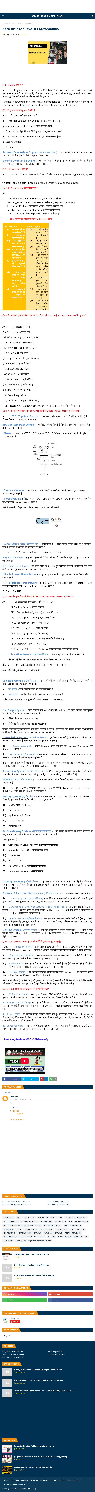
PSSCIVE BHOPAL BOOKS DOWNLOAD (16, 1205)
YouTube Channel (74, 1480)
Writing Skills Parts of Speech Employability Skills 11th (38, 1369)
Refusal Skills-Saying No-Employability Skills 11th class (38, 1380)
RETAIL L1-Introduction (36, 1237)
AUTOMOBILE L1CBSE (28, 1221)
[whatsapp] (24, 1300)
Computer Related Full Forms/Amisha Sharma (34, 1446)
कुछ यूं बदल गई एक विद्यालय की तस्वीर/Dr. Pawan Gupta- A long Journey (40, 1456)
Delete (18, 1107)
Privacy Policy (45, 1480)
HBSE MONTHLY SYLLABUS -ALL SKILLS (16, 1202)
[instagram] (24, 1294)
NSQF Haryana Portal (56, 1351)
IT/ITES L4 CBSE (25, 1233)
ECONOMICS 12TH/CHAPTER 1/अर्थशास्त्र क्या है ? (33, 1467)
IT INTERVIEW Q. (10, 1233)
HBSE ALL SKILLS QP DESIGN (58, 1202)
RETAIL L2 (51, 1237)
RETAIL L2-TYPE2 (64, 1237)
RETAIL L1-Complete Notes (14, 1237)
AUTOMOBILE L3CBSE (12, 1225)
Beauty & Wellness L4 (12, 1229)
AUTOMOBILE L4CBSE (52, 1225)
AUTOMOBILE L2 (45, 1221)
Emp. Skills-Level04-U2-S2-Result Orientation (34, 1275)
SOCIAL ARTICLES (80, 1237)
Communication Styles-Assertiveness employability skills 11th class (44, 1391)
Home (4, 24)
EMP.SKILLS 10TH (30, 1229)
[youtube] (70, 1294)
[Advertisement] (16, 6)
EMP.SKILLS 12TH (62, 1229)
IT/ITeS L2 (48, 1233)
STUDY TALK (8, 1241)
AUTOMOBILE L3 (81, 1221)
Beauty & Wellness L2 (72, 1225)
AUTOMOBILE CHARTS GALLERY (50, 1218)
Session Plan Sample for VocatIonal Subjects (33, 1241)
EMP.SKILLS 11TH (46, 1229)
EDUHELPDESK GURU (11, 34)
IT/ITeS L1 (37, 1233)
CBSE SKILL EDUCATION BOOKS (59, 1205)
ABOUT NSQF (9, 1218)
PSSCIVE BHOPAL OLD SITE (58, 1355)
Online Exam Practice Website (13, 1355)
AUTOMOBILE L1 (10, 1221)
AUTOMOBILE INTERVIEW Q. (75, 1218)
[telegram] (24, 1305)
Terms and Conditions (19, 1480)
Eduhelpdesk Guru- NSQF (47, 15)
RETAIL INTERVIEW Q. (73, 1233)
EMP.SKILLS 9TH (78, 1229)
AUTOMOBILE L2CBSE (63, 1221)
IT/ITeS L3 (58, 1233)
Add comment (17, 1119)
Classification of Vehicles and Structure (31, 1265)
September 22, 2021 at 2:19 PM (22, 1099)
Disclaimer (34, 1480)
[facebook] (70, 1300)
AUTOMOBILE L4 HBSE (32, 1225)
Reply (12, 1107)
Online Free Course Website (14, 1484)
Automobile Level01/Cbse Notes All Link (31, 1254)
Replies (15, 1110)
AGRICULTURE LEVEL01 (26, 1218)
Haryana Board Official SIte (12, 1351)
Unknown (14, 1097)
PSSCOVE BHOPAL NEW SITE (12, 1358)
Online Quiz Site (59, 1480)
